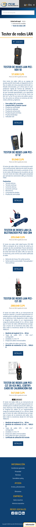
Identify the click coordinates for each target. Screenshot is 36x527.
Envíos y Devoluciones (18, 487)
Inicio (23, 21)
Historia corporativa (18, 503)
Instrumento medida (19, 23)
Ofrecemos (18, 491)
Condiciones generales (18, 468)
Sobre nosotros (18, 500)
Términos (18, 475)
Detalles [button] (18, 122)
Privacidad (18, 471)
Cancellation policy (18, 478)
